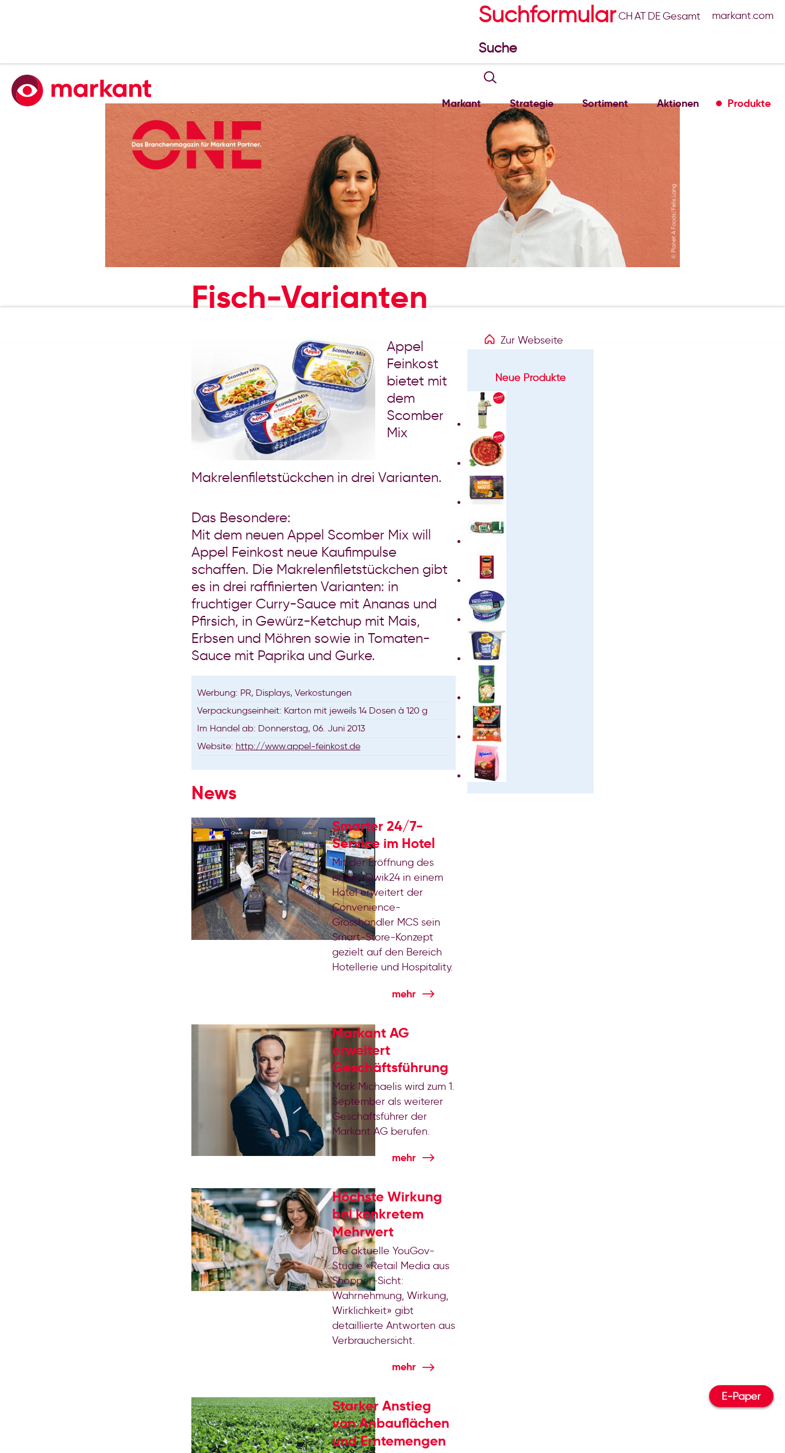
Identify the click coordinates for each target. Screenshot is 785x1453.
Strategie (531, 103)
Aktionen (678, 103)
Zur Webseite (532, 340)
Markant (461, 103)
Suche (500, 47)
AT (640, 16)
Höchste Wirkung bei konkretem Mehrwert (387, 1214)
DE (654, 16)
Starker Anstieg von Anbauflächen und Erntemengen (390, 1423)
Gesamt (682, 16)
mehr (403, 993)
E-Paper (741, 1396)
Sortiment (605, 103)
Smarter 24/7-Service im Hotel (383, 835)
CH (625, 16)
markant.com (743, 15)
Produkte (749, 103)
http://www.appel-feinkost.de (298, 746)
